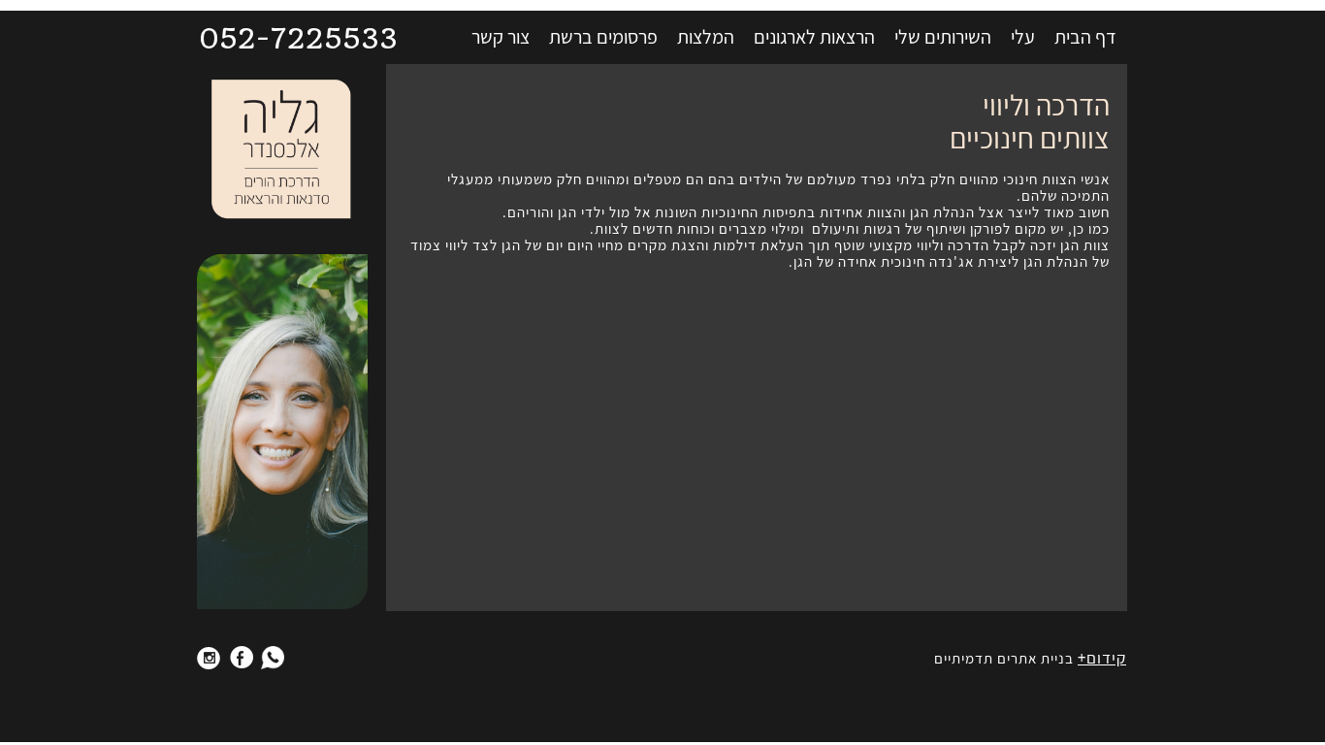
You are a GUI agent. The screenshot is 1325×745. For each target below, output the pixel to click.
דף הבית (1085, 37)
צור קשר (500, 37)
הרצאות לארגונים (814, 37)
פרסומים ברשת (603, 37)
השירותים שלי (942, 37)
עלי (1023, 37)
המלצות (705, 37)
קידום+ (1102, 657)
